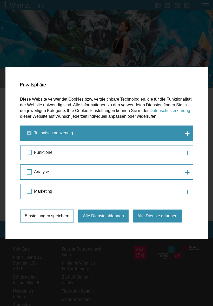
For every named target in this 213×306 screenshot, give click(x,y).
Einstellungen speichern (47, 216)
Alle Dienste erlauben (157, 216)
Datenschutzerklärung (170, 110)
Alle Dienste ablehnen (103, 216)
